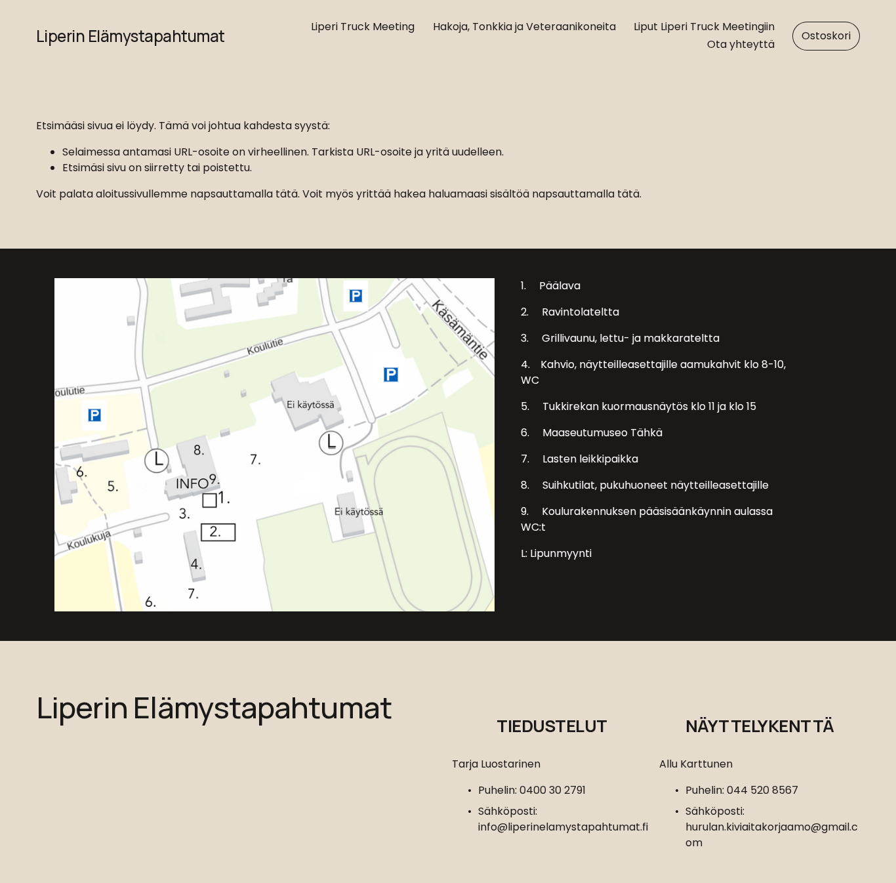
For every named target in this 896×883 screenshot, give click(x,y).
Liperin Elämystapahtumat (130, 36)
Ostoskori (826, 35)
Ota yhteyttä (741, 44)
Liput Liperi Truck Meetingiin (704, 26)
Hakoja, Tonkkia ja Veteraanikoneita (524, 26)
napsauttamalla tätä (244, 193)
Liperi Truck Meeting (363, 26)
